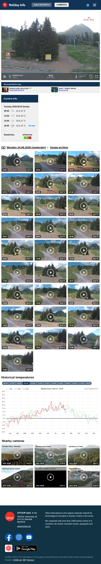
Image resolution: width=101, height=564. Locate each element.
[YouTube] (29, 537)
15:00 (67, 383)
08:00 (19, 383)
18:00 (88, 383)
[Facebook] (9, 537)
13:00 (53, 383)
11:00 (40, 383)
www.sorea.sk (63, 90)
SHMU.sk (17, 560)
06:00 (5, 383)
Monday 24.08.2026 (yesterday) (26, 147)
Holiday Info (11, 3)
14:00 (60, 383)
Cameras (62, 5)
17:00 (81, 383)
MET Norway (28, 560)
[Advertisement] (70, 118)
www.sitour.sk (24, 526)
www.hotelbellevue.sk (16, 90)
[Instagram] (19, 537)
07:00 (12, 383)
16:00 (74, 383)
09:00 (26, 383)
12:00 (47, 383)
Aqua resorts (42, 5)
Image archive (59, 147)
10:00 (33, 383)
